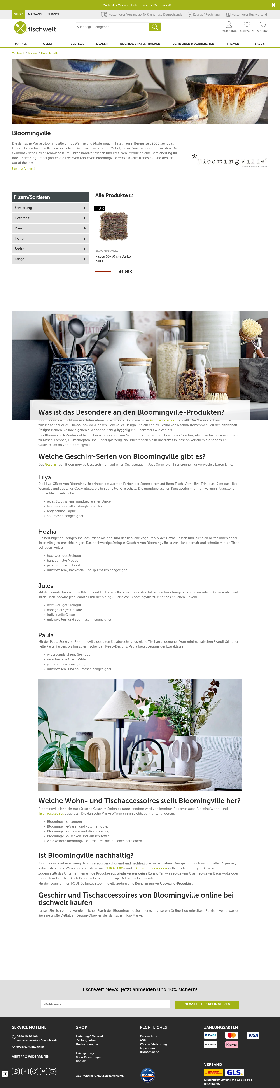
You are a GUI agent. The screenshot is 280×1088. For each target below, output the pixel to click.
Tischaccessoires (51, 814)
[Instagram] (34, 1074)
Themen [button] (233, 43)
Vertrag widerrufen (30, 1056)
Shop (18, 14)
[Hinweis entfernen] (273, 5)
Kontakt (81, 1061)
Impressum (147, 1048)
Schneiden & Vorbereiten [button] (193, 43)
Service (53, 14)
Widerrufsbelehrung (153, 1044)
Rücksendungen (87, 1044)
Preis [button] (19, 228)
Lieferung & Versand (89, 1036)
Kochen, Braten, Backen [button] (140, 43)
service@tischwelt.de (30, 1047)
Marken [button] (21, 43)
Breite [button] (19, 249)
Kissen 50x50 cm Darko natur (113, 259)
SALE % (260, 43)
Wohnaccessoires (162, 420)
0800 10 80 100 (27, 1036)
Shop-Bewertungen (89, 1057)
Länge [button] (19, 259)
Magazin (35, 14)
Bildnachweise (149, 1052)
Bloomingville (106, 250)
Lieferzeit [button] (22, 218)
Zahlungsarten (86, 1040)
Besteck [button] (77, 43)
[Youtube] (52, 1074)
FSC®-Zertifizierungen (150, 868)
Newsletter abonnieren (207, 1004)
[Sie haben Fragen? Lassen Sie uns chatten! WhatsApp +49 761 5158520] (16, 1074)
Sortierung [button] (23, 208)
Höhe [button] (19, 238)
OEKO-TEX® (114, 868)
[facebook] (25, 1074)
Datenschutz (148, 1036)
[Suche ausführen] (155, 27)
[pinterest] (43, 1074)
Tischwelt (18, 53)
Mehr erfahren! (23, 168)
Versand (117, 1075)
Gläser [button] (102, 43)
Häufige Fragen (86, 1053)
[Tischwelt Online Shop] (35, 27)
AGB (143, 1040)
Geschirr (51, 464)
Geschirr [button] (50, 43)
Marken (33, 53)
